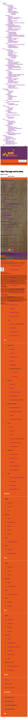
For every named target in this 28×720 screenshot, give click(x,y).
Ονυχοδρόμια (11, 59)
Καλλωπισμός (9, 37)
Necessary (4, 285)
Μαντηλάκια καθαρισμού (13, 41)
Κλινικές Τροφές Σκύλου (13, 12)
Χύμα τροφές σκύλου (10, 140)
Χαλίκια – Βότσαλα (12, 130)
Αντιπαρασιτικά (11, 45)
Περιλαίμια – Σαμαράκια (13, 18)
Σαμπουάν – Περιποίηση (13, 38)
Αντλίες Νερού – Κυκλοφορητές (15, 128)
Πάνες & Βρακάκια (12, 32)
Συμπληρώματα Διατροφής (14, 101)
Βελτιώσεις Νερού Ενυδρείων (14, 133)
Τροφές (7, 90)
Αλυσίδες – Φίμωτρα (12, 20)
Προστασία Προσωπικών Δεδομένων (11, 204)
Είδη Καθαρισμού (11, 134)
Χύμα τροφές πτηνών (10, 143)
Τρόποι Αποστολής (7, 213)
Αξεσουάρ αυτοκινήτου (13, 29)
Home (2, 174)
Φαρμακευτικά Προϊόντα (13, 47)
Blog (4, 144)
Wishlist (15, 147)
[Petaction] (10, 156)
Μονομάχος (10, 123)
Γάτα (4, 48)
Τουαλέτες (10, 72)
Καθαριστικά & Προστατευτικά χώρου (16, 36)
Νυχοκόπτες (11, 40)
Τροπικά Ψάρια (11, 121)
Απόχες (10, 131)
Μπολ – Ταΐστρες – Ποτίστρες (14, 17)
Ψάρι (4, 119)
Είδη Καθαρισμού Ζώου (13, 104)
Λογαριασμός (6, 217)
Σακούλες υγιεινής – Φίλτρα (14, 75)
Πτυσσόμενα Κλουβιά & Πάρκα (14, 28)
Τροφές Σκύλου (9, 5)
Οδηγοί (9, 19)
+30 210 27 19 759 (4, 261)
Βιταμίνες (10, 109)
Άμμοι (9, 71)
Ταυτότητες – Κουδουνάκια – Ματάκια (16, 22)
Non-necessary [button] (4, 293)
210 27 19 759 (6, 227)
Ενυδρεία (10, 126)
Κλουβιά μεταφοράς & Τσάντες (14, 26)
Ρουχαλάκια (10, 21)
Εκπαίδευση (10, 23)
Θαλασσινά (10, 124)
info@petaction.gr (7, 226)
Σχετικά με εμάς (6, 199)
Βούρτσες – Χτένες (12, 39)
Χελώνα (4, 135)
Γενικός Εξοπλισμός (12, 127)
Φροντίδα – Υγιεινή (10, 132)
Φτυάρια (10, 73)
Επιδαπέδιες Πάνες (12, 33)
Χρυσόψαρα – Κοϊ (12, 122)
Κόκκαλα (10, 10)
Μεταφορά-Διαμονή (10, 65)
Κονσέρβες (13, 14)
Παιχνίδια (10, 16)
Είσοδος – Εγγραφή (14, 146)
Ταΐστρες (10, 98)
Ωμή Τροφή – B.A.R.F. (12, 8)
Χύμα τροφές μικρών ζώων (11, 142)
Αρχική (4, 2)
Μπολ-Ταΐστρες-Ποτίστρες (14, 62)
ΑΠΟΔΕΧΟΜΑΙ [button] (4, 265)
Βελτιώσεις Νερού (9, 137)
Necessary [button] (3, 284)
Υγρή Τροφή (10, 7)
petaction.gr (5, 229)
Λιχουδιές (10, 9)
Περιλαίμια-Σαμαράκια (13, 63)
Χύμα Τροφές (6, 139)
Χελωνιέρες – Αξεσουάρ (11, 138)
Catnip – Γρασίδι (11, 86)
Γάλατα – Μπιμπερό (12, 11)
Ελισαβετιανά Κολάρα (12, 46)
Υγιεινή (7, 30)
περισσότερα (22, 263)
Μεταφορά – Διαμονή (10, 24)
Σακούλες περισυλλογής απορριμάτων (16, 35)
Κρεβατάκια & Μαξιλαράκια (14, 25)
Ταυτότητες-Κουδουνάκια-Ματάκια (15, 64)
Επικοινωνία (5, 202)
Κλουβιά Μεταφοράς (12, 96)
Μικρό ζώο (5, 186)
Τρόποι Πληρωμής (7, 215)
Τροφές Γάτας (9, 49)
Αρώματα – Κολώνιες (12, 42)
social (25, 145)
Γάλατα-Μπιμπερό (12, 54)
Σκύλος (4, 4)
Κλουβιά (10, 95)
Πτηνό (4, 105)
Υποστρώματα (11, 103)
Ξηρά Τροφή (10, 6)
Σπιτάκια (10, 27)
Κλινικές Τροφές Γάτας (13, 55)
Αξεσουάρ (8, 15)
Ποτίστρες (10, 97)
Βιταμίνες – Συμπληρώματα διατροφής (16, 44)
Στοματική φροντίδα (12, 34)
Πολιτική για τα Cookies (8, 206)
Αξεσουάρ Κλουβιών (12, 112)
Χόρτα (9, 93)
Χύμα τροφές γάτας (10, 141)
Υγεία (7, 43)
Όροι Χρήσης (6, 211)
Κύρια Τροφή (11, 91)
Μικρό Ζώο (5, 89)
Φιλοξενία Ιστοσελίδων (22, 258)
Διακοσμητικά (11, 129)
